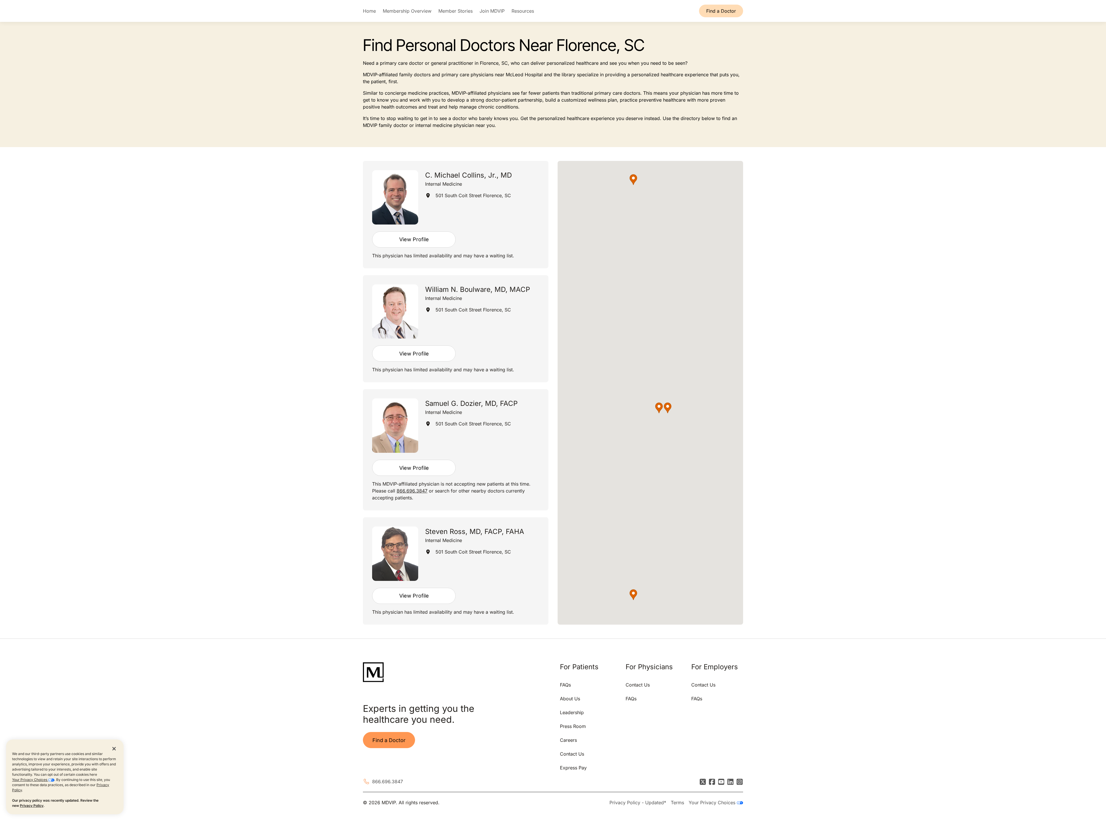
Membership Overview (407, 11)
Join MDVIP (492, 11)
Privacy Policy (31, 805)
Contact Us (572, 754)
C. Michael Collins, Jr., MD (468, 175)
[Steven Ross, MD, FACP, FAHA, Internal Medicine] (395, 553)
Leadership (572, 712)
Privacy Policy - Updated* (637, 802)
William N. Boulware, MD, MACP (477, 289)
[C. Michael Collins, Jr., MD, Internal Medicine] (395, 197)
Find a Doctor (721, 11)
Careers (568, 740)
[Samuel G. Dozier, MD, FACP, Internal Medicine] (395, 425)
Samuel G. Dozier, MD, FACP (471, 403)
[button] (667, 407)
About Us (570, 698)
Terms (677, 802)
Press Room (573, 726)
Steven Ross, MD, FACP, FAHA (474, 531)
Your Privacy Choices (30, 779)
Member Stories (455, 11)
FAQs (565, 685)
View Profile (414, 239)
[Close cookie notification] (114, 748)
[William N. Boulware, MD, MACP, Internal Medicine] (395, 311)
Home (369, 11)
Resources (523, 11)
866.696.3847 (412, 491)
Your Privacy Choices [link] (713, 802)
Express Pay (573, 768)
